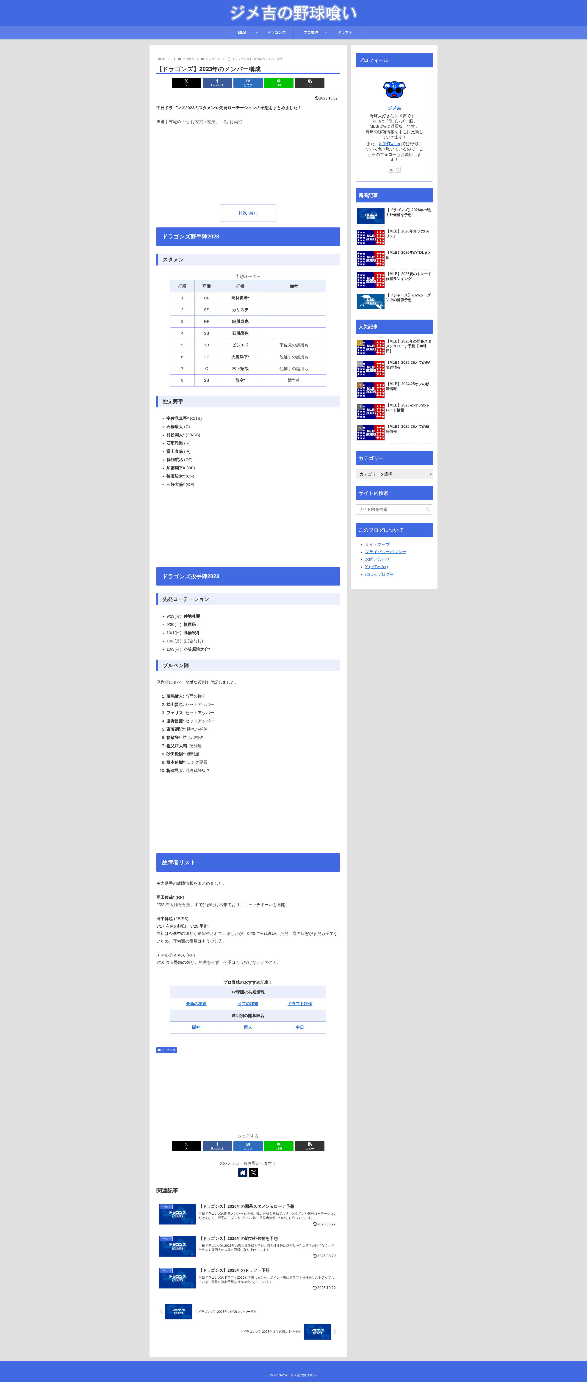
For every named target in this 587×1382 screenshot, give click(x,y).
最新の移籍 (196, 1003)
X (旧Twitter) (390, 143)
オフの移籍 (248, 1003)
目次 (243, 212)
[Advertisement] (248, 166)
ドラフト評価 (300, 1003)
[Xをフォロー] (253, 1172)
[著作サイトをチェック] (242, 1172)
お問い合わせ (377, 559)
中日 (300, 1027)
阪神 (196, 1027)
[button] (309, 83)
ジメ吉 (394, 108)
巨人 (248, 1027)
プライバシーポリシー (385, 552)
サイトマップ (377, 544)
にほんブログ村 (379, 574)
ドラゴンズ (168, 1050)
